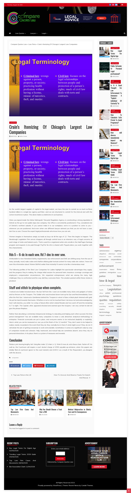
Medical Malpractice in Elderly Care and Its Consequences (79, 410)
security (111, 306)
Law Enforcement (115, 81)
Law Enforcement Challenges (115, 218)
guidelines (102, 272)
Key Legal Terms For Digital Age (116, 53)
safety (119, 304)
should (119, 306)
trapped (101, 315)
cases (109, 256)
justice (102, 276)
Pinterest (122, 5)
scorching (102, 306)
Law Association (115, 197)
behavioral (102, 256)
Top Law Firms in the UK (22, 375)
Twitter (116, 5)
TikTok (119, 5)
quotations (117, 296)
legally (101, 290)
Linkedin (51, 366)
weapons (108, 315)
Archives (102, 235)
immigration (112, 272)
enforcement (106, 265)
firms (119, 269)
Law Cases (114, 63)
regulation (115, 300)
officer (101, 293)
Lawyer (33, 33)
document (118, 262)
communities (117, 256)
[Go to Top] (129, 490)
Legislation (114, 289)
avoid (119, 254)
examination (103, 269)
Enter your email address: (60, 455)
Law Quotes (19, 33)
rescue (101, 304)
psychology (104, 296)
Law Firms (32, 44)
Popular (103, 43)
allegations (102, 254)
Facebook (110, 5)
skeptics (102, 309)
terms (118, 312)
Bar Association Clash (116, 202)
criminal (101, 262)
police (107, 293)
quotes (103, 300)
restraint (110, 303)
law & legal (107, 280)
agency (118, 250)
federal (112, 269)
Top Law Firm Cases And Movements (22, 410)
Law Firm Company (105, 285)
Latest (110, 43)
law (119, 276)
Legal (44, 33)
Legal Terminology (115, 111)
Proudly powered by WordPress (50, 485)
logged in (21, 428)
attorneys (111, 254)
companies (15, 357)
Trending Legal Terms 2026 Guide (116, 172)
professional (116, 293)
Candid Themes (87, 485)
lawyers (117, 285)
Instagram (113, 5)
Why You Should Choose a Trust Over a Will (50, 410)
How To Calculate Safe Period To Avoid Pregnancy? (116, 119)
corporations (116, 259)
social (119, 309)
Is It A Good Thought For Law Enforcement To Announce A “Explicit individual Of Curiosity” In (116, 94)
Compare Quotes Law (19, 44)
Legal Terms (115, 48)
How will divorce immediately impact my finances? (116, 137)
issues (119, 272)
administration (104, 251)
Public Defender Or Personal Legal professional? (116, 70)
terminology (104, 312)
